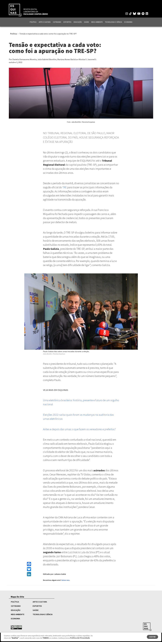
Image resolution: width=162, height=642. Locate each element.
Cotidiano (57, 22)
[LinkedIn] (29, 574)
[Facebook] (29, 564)
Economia (128, 22)
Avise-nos (65, 580)
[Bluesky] (29, 569)
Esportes (67, 22)
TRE (64, 187)
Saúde (86, 22)
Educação (78, 22)
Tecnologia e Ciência (113, 22)
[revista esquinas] (28, 10)
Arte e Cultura (45, 22)
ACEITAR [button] (152, 637)
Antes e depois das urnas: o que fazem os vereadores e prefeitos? (79, 429)
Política (33, 22)
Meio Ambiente (97, 22)
